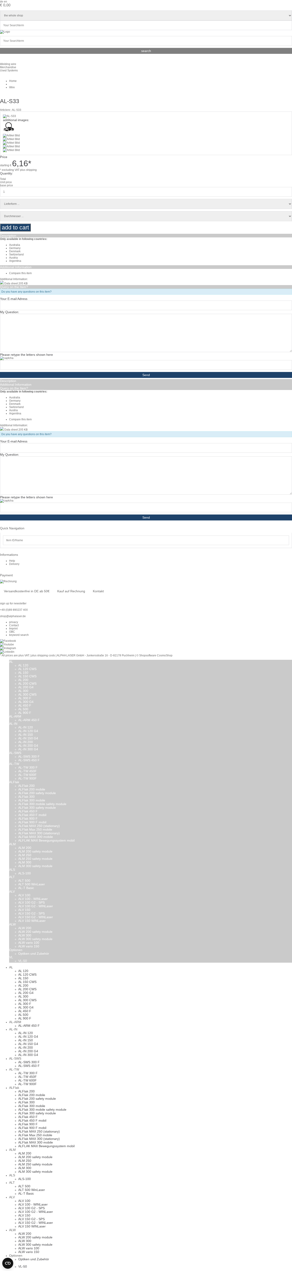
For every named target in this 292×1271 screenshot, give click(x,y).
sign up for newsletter (13, 603)
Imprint (13, 628)
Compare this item (20, 273)
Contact (14, 625)
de (1, 1)
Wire (12, 87)
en (5, 1)
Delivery (14, 564)
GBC (12, 631)
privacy (13, 622)
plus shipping (28, 170)
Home (13, 81)
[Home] (5, 31)
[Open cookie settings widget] (7, 1263)
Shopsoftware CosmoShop (155, 655)
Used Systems (9, 70)
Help (12, 560)
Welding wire (8, 64)
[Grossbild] (9, 116)
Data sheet (11, 283)
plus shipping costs (43, 655)
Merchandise (8, 67)
